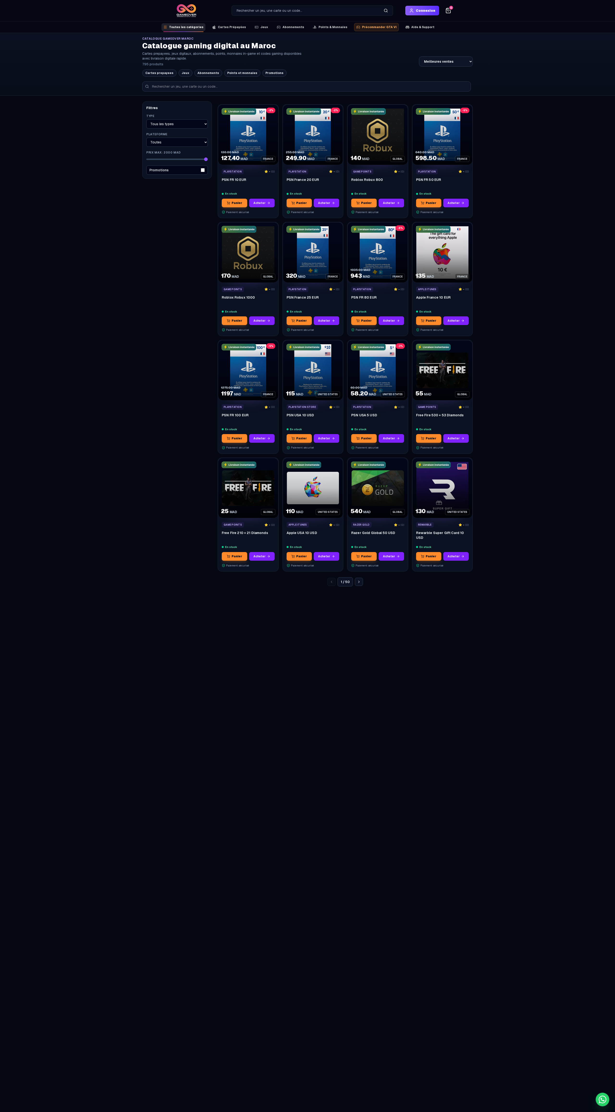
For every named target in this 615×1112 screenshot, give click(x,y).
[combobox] (305, 10)
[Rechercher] (386, 10)
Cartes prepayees (159, 73)
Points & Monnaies (333, 27)
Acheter (259, 203)
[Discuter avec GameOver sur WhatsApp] (602, 1099)
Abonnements (293, 27)
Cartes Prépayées (232, 27)
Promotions (274, 73)
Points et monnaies (242, 73)
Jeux (264, 27)
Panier (237, 203)
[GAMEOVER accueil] (186, 10)
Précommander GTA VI (379, 27)
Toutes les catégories (186, 27)
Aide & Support (422, 27)
